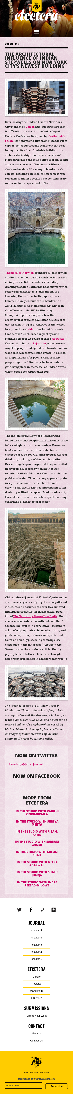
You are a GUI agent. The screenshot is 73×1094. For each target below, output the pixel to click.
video (31, 329)
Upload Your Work (36, 1015)
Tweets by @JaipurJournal (26, 764)
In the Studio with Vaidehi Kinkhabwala (37, 812)
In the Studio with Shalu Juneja (37, 873)
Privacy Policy (29, 1072)
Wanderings (12, 44)
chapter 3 (36, 944)
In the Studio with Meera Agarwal (37, 863)
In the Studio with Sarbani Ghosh (37, 843)
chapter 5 (36, 930)
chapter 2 (36, 951)
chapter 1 (36, 958)
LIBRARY (36, 997)
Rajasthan (39, 343)
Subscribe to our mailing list (36, 1078)
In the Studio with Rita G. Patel (37, 833)
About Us (36, 1033)
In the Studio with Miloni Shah (37, 853)
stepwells (57, 338)
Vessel (29, 127)
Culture (37, 976)
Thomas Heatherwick (19, 273)
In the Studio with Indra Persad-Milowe (37, 883)
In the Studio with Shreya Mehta (37, 822)
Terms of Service (42, 1072)
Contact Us (36, 1040)
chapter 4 (36, 937)
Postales (36, 983)
